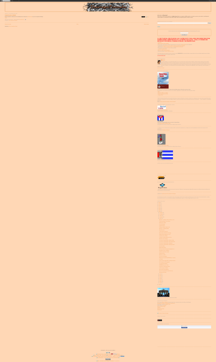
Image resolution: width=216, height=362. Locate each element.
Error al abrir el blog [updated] (163, 269)
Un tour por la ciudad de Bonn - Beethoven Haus (166, 240)
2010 (159, 208)
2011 (159, 206)
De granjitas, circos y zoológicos (164, 250)
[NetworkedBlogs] (184, 326)
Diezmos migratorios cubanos (169, 51)
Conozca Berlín (164, 297)
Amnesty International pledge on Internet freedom (167, 101)
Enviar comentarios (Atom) (13, 26)
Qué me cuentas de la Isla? (161, 306)
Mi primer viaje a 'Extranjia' (163, 238)
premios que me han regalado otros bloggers (169, 193)
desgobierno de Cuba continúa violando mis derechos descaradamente (174, 45)
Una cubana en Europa (13, 20)
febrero (160, 281)
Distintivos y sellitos (162, 254)
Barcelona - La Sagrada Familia (164, 228)
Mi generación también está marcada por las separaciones (166, 303)
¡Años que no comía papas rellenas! (164, 266)
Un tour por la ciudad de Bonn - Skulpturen (165, 243)
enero (160, 282)
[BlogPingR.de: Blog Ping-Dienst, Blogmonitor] (108, 357)
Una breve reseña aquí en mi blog (163, 93)
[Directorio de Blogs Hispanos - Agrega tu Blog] (106, 356)
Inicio (77, 24)
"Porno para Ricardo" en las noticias (164, 221)
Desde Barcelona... (162, 229)
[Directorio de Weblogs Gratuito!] (113, 354)
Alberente (158, 307)
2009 (159, 209)
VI (169, 304)
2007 (159, 284)
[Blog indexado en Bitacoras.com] (103, 354)
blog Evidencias (184, 44)
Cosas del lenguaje (162, 224)
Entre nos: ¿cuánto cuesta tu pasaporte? (164, 50)
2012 (159, 205)
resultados (165, 109)
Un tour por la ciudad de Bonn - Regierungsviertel (166, 244)
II (163, 305)
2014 (159, 202)
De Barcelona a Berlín (162, 222)
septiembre (161, 216)
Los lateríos (161, 259)
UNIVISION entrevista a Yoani (163, 264)
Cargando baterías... (162, 225)
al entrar (169, 47)
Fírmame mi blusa (162, 253)
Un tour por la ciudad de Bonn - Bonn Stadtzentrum (167, 241)
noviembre (161, 214)
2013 (159, 204)
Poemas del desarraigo (160, 308)
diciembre (161, 212)
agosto (160, 218)
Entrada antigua (146, 24)
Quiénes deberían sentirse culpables (163, 43)
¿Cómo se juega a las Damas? (163, 267)
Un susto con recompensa (163, 256)
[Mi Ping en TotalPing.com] (108, 359)
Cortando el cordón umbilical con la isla (165, 237)
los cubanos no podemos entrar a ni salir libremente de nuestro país (173, 46)
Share (6, 17)
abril (160, 278)
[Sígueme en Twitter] (157, 26)
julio (160, 274)
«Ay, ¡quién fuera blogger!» (163, 263)
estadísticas (162, 110)
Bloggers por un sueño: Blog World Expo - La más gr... (167, 257)
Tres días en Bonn (162, 245)
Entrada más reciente (8, 24)
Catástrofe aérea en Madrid (10, 15)
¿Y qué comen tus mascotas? (163, 231)
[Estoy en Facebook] (158, 26)
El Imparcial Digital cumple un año (164, 227)
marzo (160, 279)
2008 (159, 211)
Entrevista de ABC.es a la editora (163, 92)
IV (167, 304)
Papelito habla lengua (162, 247)
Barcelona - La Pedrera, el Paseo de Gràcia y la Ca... (167, 219)
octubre (160, 215)
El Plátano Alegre (167, 123)
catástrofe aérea (30, 16)
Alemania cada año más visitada (164, 251)
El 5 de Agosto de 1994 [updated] (164, 262)
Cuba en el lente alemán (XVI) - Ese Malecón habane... (167, 260)
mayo (160, 276)
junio (160, 275)
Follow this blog (184, 327)
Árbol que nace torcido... (163, 272)
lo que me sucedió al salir (163, 48)
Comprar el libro (160, 94)
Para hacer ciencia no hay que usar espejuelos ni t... (167, 248)
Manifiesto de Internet (166, 129)
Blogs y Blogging (165, 302)
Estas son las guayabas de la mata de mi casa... (166, 270)
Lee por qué (159, 42)
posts (161, 189)
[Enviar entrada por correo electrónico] (25, 19)
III (166, 304)
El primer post (159, 309)
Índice (159, 91)
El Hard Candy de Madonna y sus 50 (164, 234)
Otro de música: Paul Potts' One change (165, 232)
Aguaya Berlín (162, 123)
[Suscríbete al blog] (159, 26)
